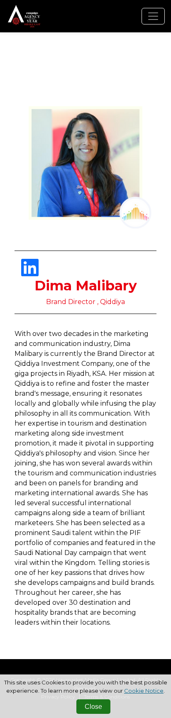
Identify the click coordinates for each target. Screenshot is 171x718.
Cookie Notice (144, 690)
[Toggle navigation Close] (153, 16)
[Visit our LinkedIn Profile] (30, 273)
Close (93, 706)
